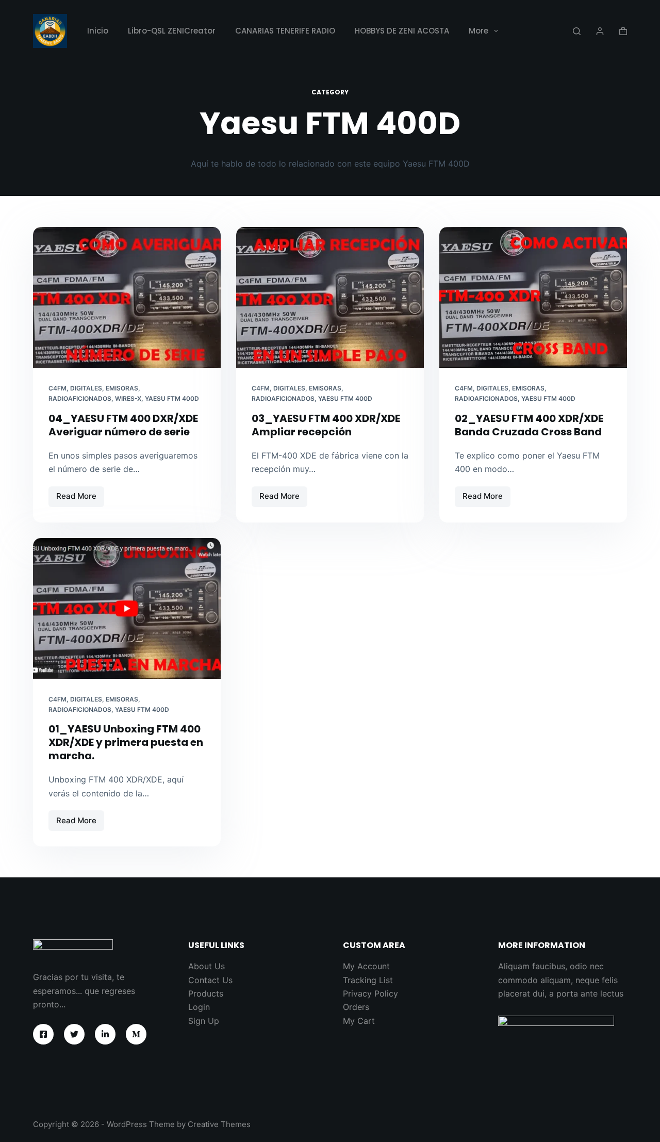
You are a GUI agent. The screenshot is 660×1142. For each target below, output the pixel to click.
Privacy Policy (370, 993)
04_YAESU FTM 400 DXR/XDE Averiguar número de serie (123, 425)
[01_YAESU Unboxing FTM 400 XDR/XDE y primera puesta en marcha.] (127, 608)
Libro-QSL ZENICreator (172, 30)
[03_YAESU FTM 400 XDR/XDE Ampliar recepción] (330, 297)
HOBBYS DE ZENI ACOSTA (402, 30)
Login (199, 1007)
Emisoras (122, 388)
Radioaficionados (79, 398)
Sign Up (203, 1021)
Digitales (86, 388)
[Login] (600, 31)
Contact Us (210, 980)
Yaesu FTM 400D (172, 398)
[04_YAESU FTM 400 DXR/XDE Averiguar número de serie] (127, 297)
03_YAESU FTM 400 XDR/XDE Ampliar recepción (326, 425)
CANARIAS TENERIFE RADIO (285, 30)
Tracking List (368, 980)
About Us (206, 966)
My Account (366, 966)
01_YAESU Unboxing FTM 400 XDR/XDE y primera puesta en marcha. (125, 742)
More (478, 30)
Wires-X (128, 398)
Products (205, 993)
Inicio (97, 30)
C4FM (57, 388)
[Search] (577, 31)
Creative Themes (219, 1124)
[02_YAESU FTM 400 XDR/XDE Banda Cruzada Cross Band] (533, 297)
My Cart (359, 1021)
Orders (356, 1007)
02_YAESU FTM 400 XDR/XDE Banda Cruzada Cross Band (529, 425)
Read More (80, 499)
